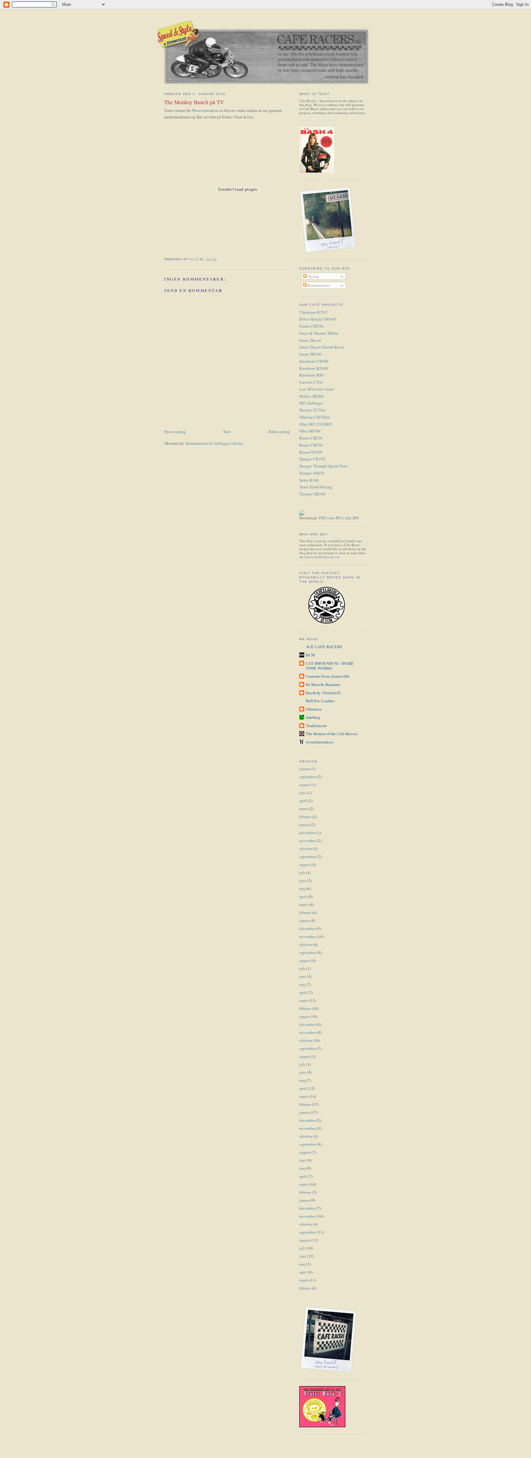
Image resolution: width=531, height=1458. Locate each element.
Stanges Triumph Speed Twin (323, 466)
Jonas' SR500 (310, 354)
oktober (305, 848)
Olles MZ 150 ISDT (315, 424)
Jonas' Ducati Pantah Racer (321, 347)
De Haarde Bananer (323, 684)
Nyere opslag (175, 431)
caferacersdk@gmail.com (322, 556)
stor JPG (335, 518)
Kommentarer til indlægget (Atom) (214, 443)
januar (304, 768)
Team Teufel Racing (315, 487)
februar (305, 816)
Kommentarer (318, 285)
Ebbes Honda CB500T (318, 319)
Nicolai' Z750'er (312, 410)
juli (302, 872)
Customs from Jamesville (328, 676)
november (307, 840)
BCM (310, 655)
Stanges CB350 (312, 459)
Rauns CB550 (311, 438)
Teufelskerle (316, 725)
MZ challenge (311, 403)
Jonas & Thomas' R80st (318, 333)
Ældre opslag (279, 431)
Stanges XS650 (311, 473)
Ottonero (313, 709)
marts (303, 808)
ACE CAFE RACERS (324, 646)
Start (227, 431)
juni (302, 792)
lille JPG (352, 518)
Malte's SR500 (311, 396)
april (303, 800)
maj (302, 888)
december (307, 832)
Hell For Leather (320, 700)
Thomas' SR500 (312, 494)
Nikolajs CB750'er (314, 417)
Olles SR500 (309, 431)
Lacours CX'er (311, 382)
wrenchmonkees (319, 742)
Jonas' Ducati (310, 340)
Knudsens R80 (311, 375)
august (304, 784)
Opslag (313, 276)
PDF (322, 518)
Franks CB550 (311, 326)
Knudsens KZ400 (313, 368)
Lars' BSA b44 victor (316, 389)
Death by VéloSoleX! (323, 693)
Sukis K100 (309, 480)
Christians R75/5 (313, 312)
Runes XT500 (310, 452)
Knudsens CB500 (313, 361)
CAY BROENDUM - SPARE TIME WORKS (330, 665)
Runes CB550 (311, 445)
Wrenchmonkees (205, 110)
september (307, 776)
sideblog (313, 717)
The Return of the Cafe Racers (332, 733)
